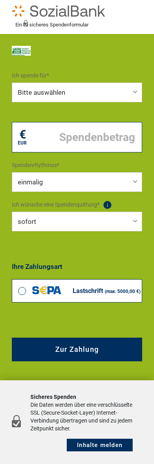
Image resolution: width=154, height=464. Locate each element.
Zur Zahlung (77, 349)
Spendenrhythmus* (35, 165)
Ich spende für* (30, 75)
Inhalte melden (99, 445)
